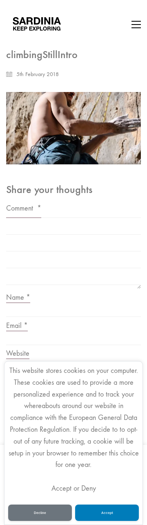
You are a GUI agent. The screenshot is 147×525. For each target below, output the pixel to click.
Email (17, 325)
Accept (107, 513)
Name (18, 297)
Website (17, 353)
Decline (40, 513)
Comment (23, 208)
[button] (136, 24)
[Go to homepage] (36, 24)
